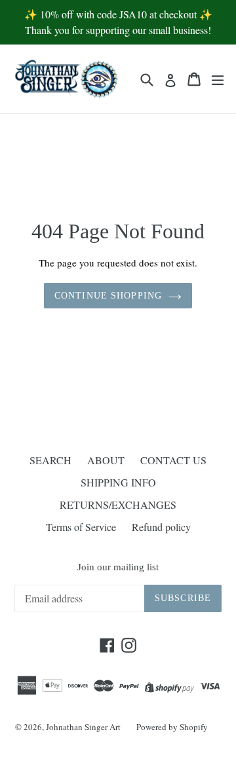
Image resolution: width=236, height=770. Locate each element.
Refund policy (161, 527)
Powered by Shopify (172, 727)
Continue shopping (108, 296)
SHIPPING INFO (118, 482)
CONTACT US (173, 460)
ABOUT (106, 460)
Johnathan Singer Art (83, 727)
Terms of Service (81, 527)
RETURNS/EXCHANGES (118, 504)
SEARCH (50, 460)
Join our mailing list (118, 567)
